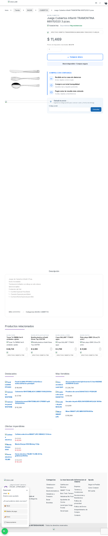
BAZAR (29, 10)
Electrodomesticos (52, 491)
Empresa (77, 486)
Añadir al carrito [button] (26, 349)
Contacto (77, 515)
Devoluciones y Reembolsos (79, 496)
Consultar (96, 109)
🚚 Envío (7, 517)
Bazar (48, 499)
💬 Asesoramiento (10, 522)
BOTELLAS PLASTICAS (42, 335)
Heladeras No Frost (67, 496)
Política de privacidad (78, 502)
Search (96, 3)
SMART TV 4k (65, 490)
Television (49, 488)
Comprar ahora (76, 57)
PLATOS (87, 335)
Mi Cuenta (91, 491)
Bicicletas (49, 503)
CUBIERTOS (44, 10)
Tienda (17, 10)
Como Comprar (93, 488)
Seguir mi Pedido (94, 484)
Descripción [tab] (54, 271)
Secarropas (64, 511)
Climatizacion (50, 484)
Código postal (53, 106)
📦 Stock (7, 506)
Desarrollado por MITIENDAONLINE (31, 525)
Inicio (6, 10)
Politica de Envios (80, 506)
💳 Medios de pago (10, 511)
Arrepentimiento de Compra (80, 511)
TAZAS (13, 335)
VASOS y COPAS (65, 335)
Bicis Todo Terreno (67, 493)
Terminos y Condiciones (78, 491)
